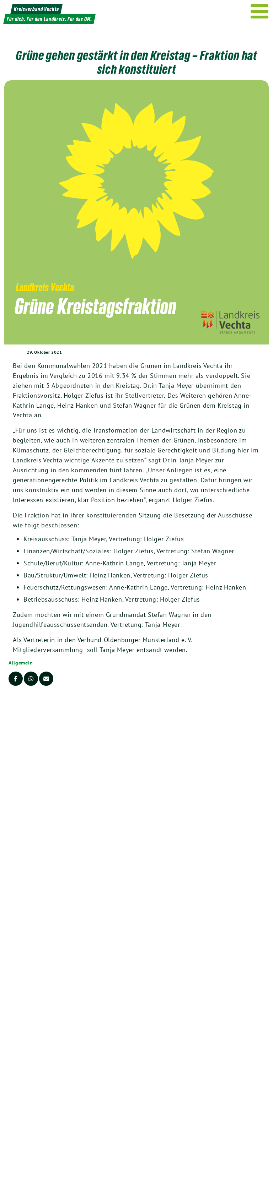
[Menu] (259, 11)
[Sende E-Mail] (46, 679)
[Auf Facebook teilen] (16, 679)
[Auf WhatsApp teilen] (31, 679)
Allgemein (21, 662)
